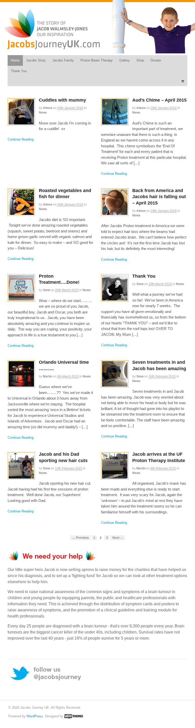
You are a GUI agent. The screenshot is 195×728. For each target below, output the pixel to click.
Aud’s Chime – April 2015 (159, 100)
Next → (117, 537)
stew (46, 290)
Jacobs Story (36, 60)
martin (47, 376)
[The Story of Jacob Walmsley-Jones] (52, 47)
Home (15, 60)
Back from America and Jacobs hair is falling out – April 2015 (159, 196)
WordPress (35, 716)
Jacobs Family (63, 60)
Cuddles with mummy (62, 100)
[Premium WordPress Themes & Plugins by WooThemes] (73, 716)
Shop (140, 60)
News (43, 112)
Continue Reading (21, 139)
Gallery (124, 60)
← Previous (80, 537)
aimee (47, 108)
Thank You (19, 71)
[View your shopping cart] (182, 81)
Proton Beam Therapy (96, 60)
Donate (156, 60)
